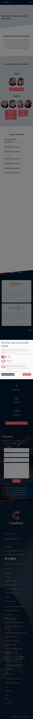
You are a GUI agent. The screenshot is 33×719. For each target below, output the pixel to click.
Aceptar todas (27, 374)
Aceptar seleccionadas (8, 374)
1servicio (9, 358)
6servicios (9, 362)
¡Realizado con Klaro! (26, 377)
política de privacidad (10, 352)
